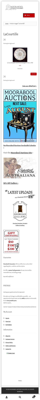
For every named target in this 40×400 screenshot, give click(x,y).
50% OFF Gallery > (10, 183)
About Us (8, 336)
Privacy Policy (9, 342)
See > (19, 146)
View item (33, 73)
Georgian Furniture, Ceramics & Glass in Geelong (20, 224)
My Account (6, 397)
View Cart (8, 321)
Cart (31, 396)
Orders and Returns (11, 346)
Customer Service (10, 339)
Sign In (7, 318)
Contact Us (8, 349)
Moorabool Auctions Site (21, 152)
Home (6, 23)
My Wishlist (9, 325)
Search (20, 397)
